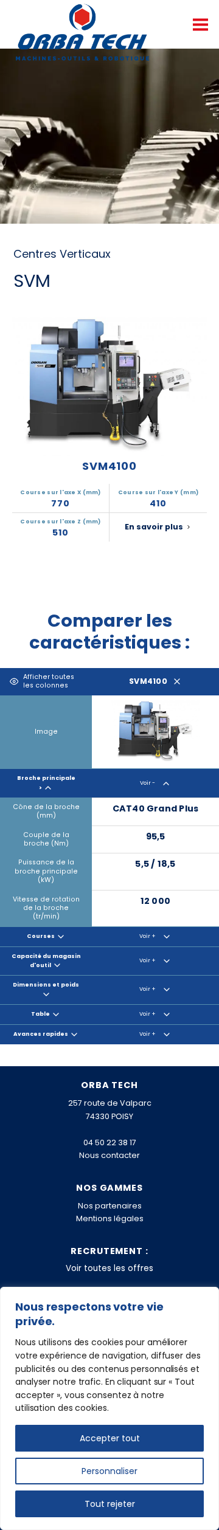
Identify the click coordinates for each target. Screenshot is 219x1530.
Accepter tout (110, 1438)
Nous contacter (109, 1155)
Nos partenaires (110, 1206)
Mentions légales (110, 1218)
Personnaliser (109, 1471)
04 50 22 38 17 (109, 1142)
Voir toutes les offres (109, 1268)
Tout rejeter (110, 1504)
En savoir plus (154, 527)
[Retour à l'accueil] (82, 33)
